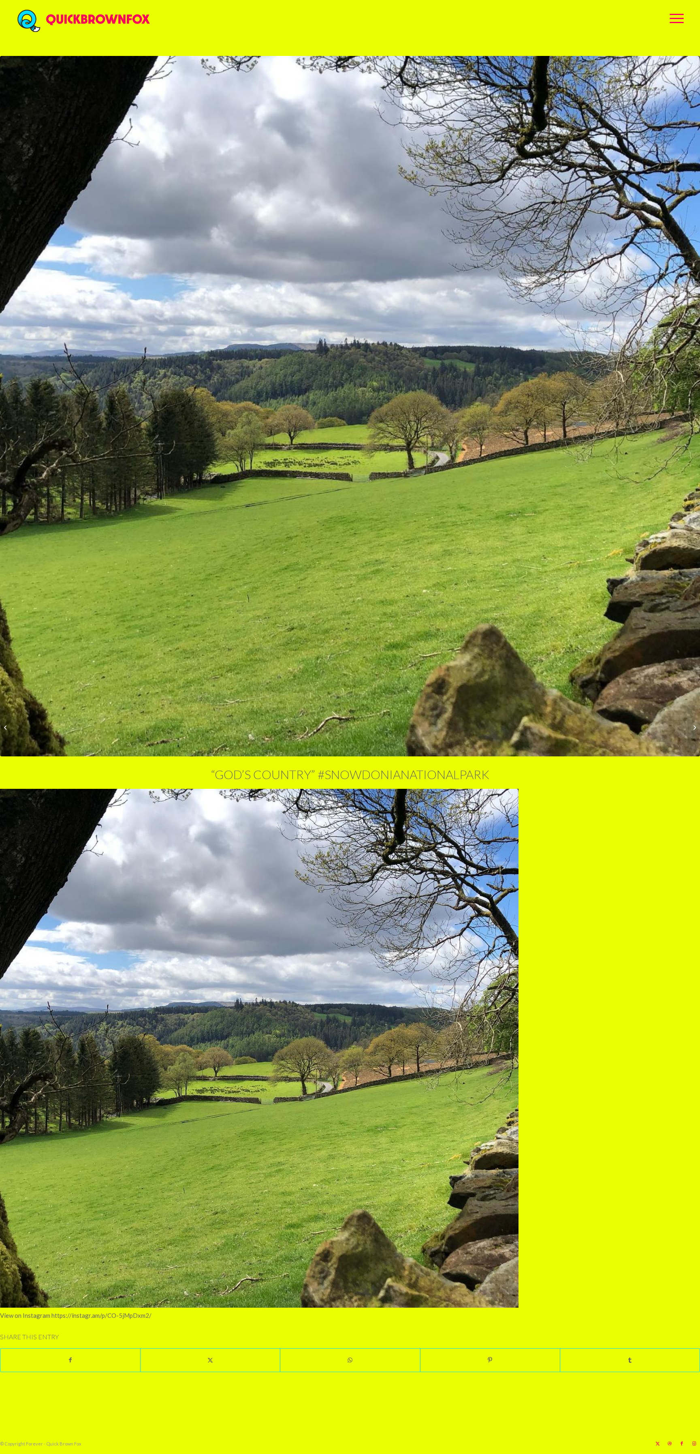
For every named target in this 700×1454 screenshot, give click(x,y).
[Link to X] (657, 1443)
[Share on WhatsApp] (350, 1360)
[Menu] (674, 18)
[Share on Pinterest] (490, 1360)
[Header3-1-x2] (128, 18)
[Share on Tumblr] (630, 1360)
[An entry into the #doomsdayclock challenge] (693, 727)
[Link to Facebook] (682, 1443)
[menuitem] (674, 18)
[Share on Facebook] (70, 1360)
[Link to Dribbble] (670, 1443)
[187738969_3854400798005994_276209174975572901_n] (350, 406)
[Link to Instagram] (694, 1443)
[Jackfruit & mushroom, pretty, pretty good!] (6, 727)
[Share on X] (210, 1360)
